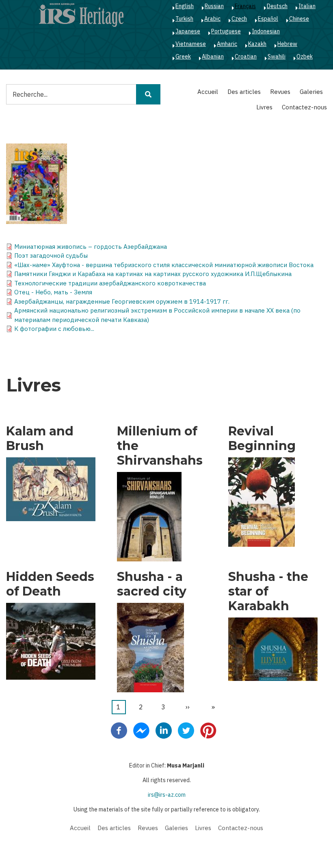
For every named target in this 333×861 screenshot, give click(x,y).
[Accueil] (81, 14)
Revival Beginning (262, 438)
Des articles (244, 92)
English (184, 6)
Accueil (207, 92)
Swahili (276, 56)
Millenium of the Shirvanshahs (160, 446)
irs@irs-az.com (167, 794)
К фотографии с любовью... (54, 329)
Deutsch (277, 6)
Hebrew (287, 44)
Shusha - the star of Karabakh (268, 591)
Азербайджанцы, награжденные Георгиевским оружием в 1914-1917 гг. (121, 301)
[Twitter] (186, 730)
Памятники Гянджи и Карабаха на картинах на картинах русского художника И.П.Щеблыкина (153, 274)
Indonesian (266, 31)
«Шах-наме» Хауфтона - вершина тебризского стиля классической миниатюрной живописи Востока (164, 265)
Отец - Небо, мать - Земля (53, 292)
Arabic (212, 18)
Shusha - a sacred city (151, 584)
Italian (307, 6)
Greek (183, 56)
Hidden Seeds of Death (50, 584)
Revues (280, 92)
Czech (239, 18)
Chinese (299, 18)
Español (268, 18)
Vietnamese (190, 44)
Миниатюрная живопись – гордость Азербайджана (90, 246)
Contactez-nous (304, 107)
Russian (214, 6)
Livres (264, 107)
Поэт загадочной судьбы (51, 255)
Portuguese (226, 31)
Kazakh (257, 44)
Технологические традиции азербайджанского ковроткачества (110, 283)
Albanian (213, 56)
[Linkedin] (164, 730)
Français (245, 6)
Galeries (311, 92)
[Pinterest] (208, 730)
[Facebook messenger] (141, 730)
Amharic (227, 44)
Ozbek (304, 56)
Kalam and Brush (40, 438)
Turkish (184, 18)
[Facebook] (119, 730)
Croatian (246, 56)
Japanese (187, 31)
